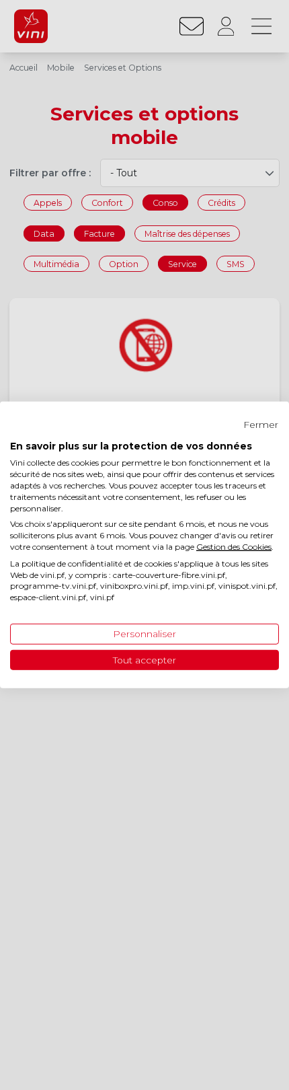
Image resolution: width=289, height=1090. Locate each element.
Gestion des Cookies (234, 547)
